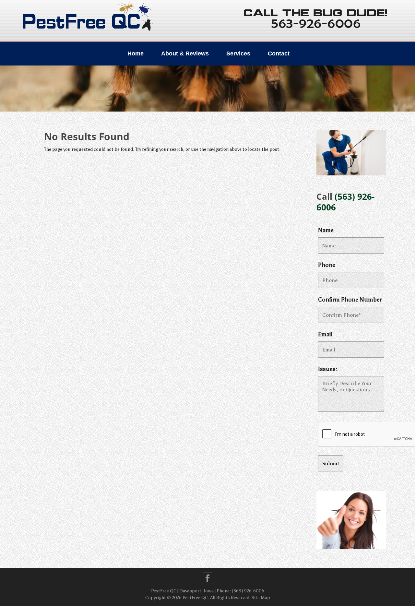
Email (325, 334)
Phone (326, 264)
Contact (279, 53)
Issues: (328, 369)
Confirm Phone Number (350, 299)
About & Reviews (185, 53)
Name (326, 230)
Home (135, 53)
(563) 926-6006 (345, 202)
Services (238, 53)
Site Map (261, 597)
